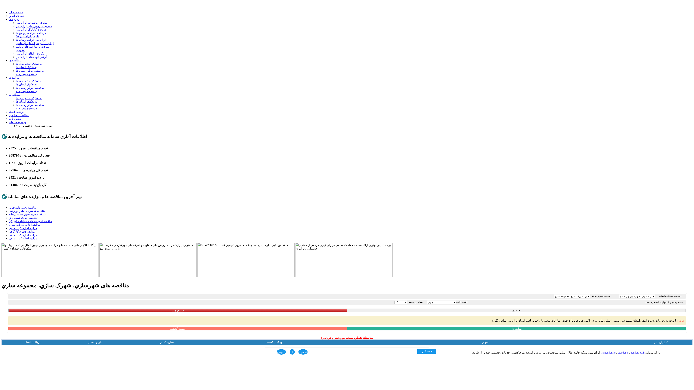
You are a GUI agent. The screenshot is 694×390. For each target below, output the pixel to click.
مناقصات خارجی (19, 115)
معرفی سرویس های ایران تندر (34, 26)
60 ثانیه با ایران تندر (27, 36)
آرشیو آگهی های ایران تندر (31, 56)
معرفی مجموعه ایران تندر (31, 22)
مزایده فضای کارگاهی (22, 231)
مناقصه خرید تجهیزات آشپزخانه (27, 214)
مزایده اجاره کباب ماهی (23, 228)
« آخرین (303, 351)
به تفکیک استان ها (26, 67)
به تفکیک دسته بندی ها (29, 63)
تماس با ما (15, 118)
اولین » (281, 351)
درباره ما (14, 19)
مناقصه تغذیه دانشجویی (23, 207)
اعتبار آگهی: (462, 302)
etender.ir (623, 352)
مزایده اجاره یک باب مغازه (24, 224)
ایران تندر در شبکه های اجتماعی (35, 43)
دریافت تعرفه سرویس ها (31, 32)
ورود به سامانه (17, 122)
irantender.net (608, 352)
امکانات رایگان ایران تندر (30, 53)
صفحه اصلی (16, 12)
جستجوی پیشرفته (26, 74)
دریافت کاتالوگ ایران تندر (31, 29)
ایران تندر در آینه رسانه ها (31, 39)
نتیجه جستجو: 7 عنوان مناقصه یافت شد (663, 302)
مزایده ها (14, 77)
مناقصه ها (15, 60)
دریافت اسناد (16, 111)
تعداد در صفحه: (416, 302)
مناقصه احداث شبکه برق (23, 217)
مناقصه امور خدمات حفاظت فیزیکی (30, 221)
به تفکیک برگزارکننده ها (30, 70)
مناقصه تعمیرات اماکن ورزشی (27, 211)
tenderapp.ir (638, 352)
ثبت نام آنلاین (16, 15)
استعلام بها (15, 94)
